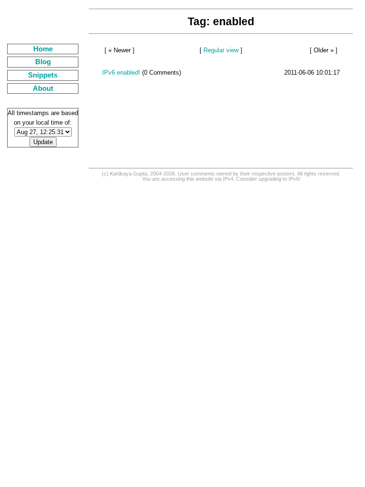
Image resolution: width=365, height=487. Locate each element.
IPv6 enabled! (121, 72)
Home (43, 49)
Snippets (43, 75)
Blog (43, 62)
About (43, 88)
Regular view (221, 50)
